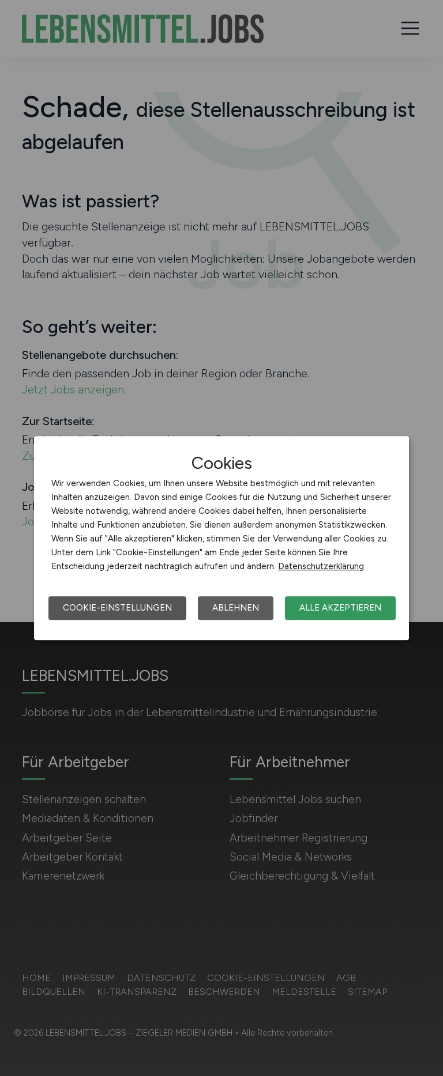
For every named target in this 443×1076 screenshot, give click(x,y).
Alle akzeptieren (340, 608)
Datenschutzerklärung (321, 566)
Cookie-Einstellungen (117, 608)
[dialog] (221, 538)
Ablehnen (235, 608)
